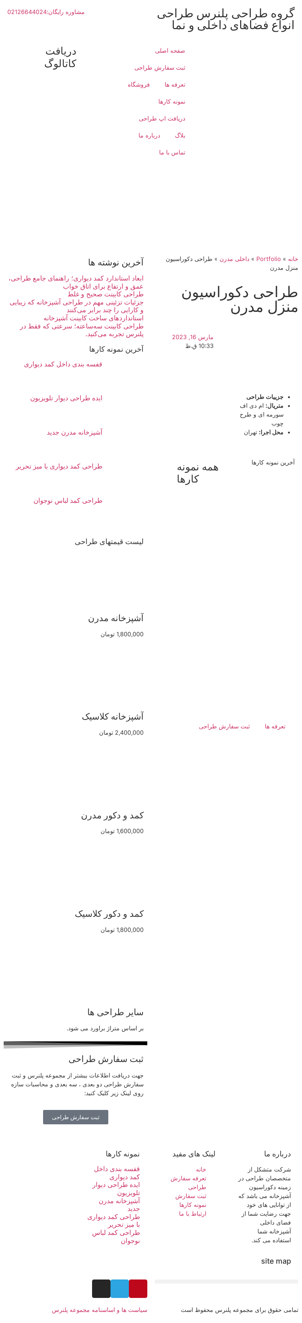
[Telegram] (119, 1289)
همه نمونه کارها (198, 472)
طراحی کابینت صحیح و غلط (105, 294)
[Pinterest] (138, 1289)
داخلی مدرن (234, 258)
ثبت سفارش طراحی (159, 67)
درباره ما (149, 135)
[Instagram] (101, 1289)
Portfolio (268, 258)
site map (276, 1261)
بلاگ (180, 135)
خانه (293, 258)
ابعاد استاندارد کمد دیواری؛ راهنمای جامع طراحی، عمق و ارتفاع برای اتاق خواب (76, 282)
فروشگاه (139, 84)
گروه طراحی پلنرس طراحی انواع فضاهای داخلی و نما (226, 19)
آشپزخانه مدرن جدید (74, 432)
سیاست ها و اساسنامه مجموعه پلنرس (99, 1309)
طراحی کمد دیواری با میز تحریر (59, 466)
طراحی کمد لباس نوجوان (68, 500)
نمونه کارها (171, 101)
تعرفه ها (175, 84)
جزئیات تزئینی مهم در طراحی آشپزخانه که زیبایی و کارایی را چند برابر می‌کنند (77, 306)
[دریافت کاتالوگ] (85, 51)
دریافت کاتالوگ (60, 57)
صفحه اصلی (170, 50)
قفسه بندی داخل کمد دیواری (63, 364)
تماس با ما (172, 152)
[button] (226, 1282)
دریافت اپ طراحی (162, 118)
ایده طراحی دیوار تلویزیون (66, 398)
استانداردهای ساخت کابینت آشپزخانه (93, 318)
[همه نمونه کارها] (167, 467)
